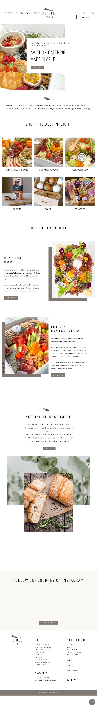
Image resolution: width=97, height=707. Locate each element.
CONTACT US (70, 647)
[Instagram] (3, 363)
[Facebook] (3, 368)
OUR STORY (70, 644)
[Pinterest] (3, 372)
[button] (93, 13)
